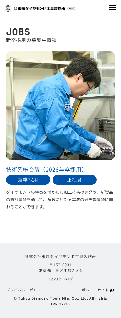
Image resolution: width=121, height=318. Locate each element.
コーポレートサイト (91, 290)
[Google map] (60, 279)
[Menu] (112, 7)
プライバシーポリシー (25, 290)
